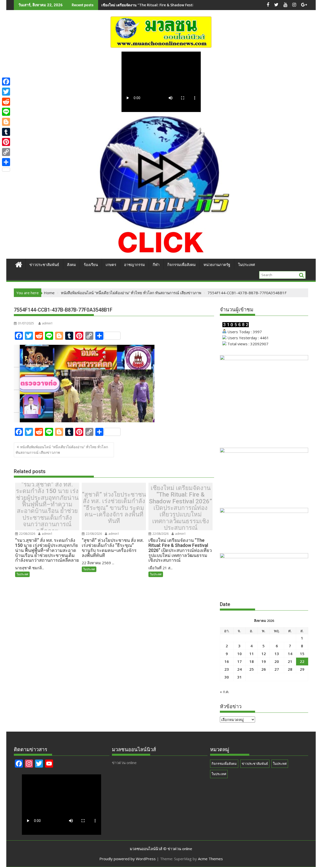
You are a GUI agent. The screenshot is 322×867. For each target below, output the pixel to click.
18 (251, 661)
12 (263, 653)
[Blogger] (6, 122)
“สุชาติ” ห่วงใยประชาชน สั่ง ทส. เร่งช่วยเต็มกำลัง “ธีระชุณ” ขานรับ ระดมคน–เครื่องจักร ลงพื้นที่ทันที (114, 507)
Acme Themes (210, 858)
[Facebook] (6, 82)
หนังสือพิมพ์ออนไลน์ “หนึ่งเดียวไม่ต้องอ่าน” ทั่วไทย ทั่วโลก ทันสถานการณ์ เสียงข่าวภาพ (62, 449)
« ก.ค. (224, 691)
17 (239, 661)
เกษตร (111, 264)
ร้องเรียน (91, 264)
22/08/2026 (26, 534)
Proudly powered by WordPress (127, 858)
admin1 (47, 323)
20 (276, 661)
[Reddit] (6, 102)
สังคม (71, 264)
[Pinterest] (6, 142)
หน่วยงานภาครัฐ (217, 264)
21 (290, 661)
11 (251, 653)
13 (276, 653)
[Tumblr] (6, 132)
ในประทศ (22, 574)
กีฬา (156, 264)
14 (290, 653)
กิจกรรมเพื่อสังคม (181, 264)
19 (263, 661)
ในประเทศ (246, 264)
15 (302, 653)
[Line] (6, 112)
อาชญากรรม (134, 264)
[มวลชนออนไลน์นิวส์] (18, 263)
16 (226, 661)
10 (239, 653)
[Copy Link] (6, 152)
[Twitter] (6, 92)
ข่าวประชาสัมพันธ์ (44, 264)
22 (302, 661)
